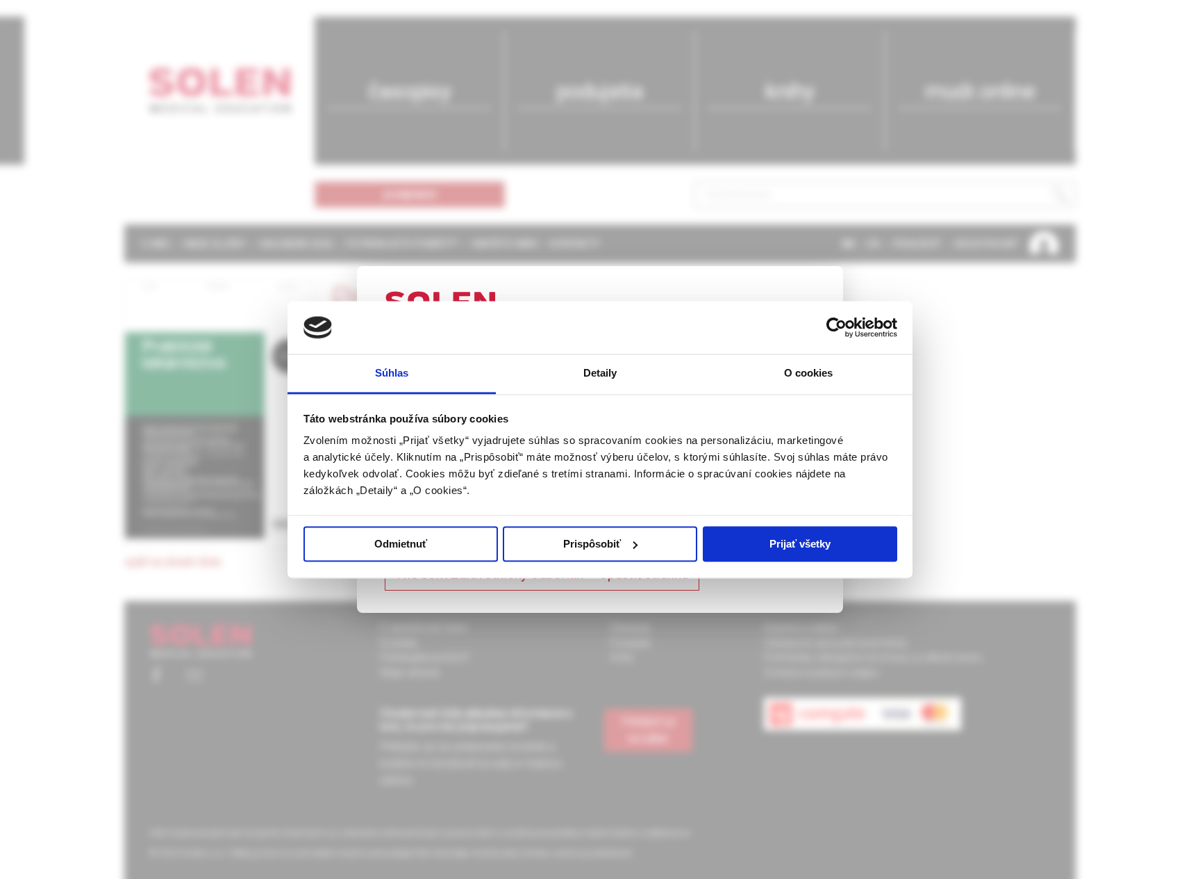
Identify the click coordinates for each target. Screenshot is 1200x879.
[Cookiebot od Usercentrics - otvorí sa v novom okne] (836, 327)
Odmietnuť (400, 544)
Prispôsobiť (592, 544)
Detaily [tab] (600, 373)
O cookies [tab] (808, 373)
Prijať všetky (800, 544)
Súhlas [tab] (392, 373)
